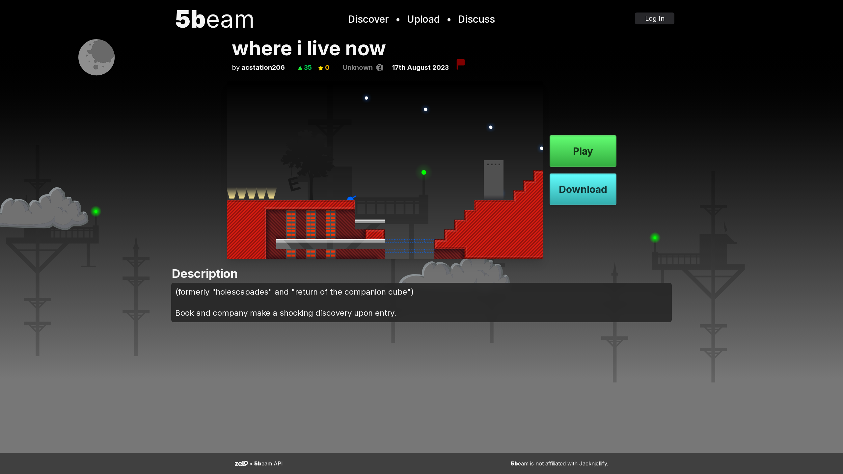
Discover (368, 19)
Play (583, 151)
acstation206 (263, 67)
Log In (655, 18)
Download (583, 189)
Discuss (476, 19)
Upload (423, 19)
